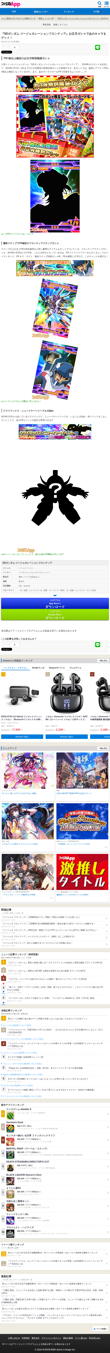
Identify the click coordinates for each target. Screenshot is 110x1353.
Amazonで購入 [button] (22, 736)
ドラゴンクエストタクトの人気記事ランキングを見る (22, 1096)
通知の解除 (68, 1337)
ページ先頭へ (101, 1328)
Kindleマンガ (38, 667)
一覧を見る (103, 660)
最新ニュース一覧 (46, 18)
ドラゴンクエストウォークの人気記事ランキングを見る (23, 1039)
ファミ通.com (81, 1337)
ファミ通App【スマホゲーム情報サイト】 (18, 18)
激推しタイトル (60, 24)
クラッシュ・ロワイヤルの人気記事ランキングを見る (22, 1064)
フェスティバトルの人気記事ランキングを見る (20, 1053)
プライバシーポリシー (51, 1337)
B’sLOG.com (94, 1337)
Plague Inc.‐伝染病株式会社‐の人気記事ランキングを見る (23, 1074)
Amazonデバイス (57, 667)
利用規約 (26, 1337)
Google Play (55, 615)
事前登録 (47, 24)
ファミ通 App (10, 4)
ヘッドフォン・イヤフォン (15, 667)
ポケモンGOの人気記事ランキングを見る (18, 1085)
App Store (55, 604)
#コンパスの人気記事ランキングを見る (17, 1025)
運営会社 (36, 1337)
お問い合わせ (14, 1337)
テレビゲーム (75, 667)
